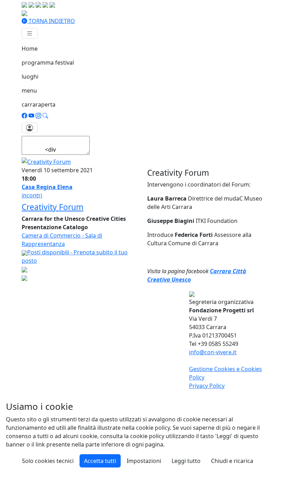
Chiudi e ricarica (232, 461)
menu (29, 90)
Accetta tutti (100, 461)
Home (30, 48)
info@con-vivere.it (212, 352)
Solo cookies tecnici (48, 461)
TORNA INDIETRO (51, 21)
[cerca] (45, 115)
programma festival (48, 62)
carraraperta (38, 104)
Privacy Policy (207, 386)
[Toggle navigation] (30, 33)
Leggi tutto (186, 461)
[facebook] (24, 115)
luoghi (30, 76)
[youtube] (31, 115)
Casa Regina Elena (47, 187)
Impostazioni (144, 461)
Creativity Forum (52, 207)
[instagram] (38, 115)
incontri (32, 195)
